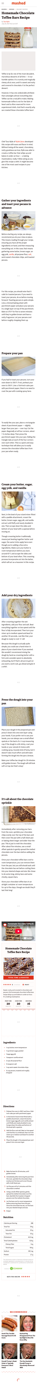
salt (29, 254)
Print (27, 985)
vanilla (11, 254)
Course (11, 9)
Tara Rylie (6, 22)
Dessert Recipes (22, 9)
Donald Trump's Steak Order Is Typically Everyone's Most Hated (9, 1364)
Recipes (4, 9)
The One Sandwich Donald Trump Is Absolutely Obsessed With (27, 1364)
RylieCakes (20, 141)
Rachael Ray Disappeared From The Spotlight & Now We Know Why (27, 1337)
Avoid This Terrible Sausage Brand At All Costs (9, 1336)
